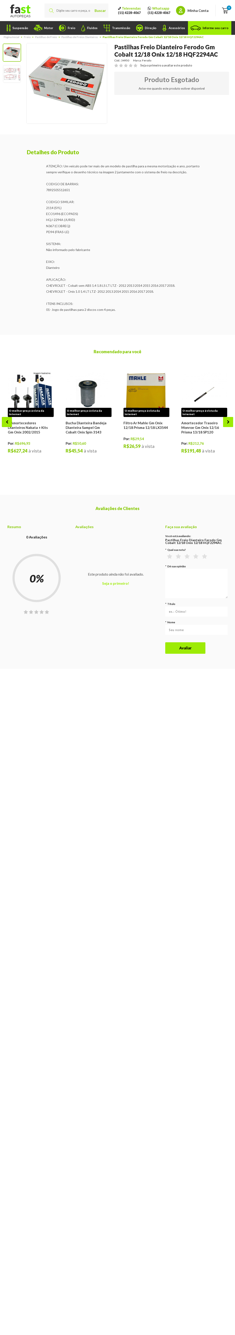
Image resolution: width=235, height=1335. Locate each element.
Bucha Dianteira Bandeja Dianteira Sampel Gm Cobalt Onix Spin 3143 (86, 427)
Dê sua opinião (175, 566)
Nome (170, 622)
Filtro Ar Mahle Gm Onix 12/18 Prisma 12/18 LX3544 (145, 425)
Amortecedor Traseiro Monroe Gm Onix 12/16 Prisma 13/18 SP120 (200, 427)
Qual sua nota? (175, 550)
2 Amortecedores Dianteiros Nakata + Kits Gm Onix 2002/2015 (28, 427)
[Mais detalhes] (31, 394)
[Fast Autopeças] (20, 10)
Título (170, 604)
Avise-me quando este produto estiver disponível (172, 88)
